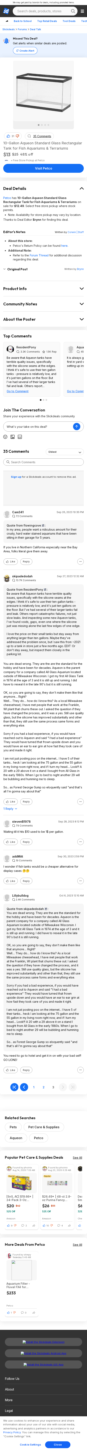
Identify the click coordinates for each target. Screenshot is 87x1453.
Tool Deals (69, 21)
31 (13, 136)
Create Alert (26, 50)
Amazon (10, 1218)
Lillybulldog (20, 895)
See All (77, 1157)
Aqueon (16, 1138)
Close (58, 1444)
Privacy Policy (12, 1432)
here (64, 245)
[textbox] (38, 426)
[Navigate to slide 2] (42, 125)
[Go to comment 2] (43, 400)
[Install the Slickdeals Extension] (43, 1342)
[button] (17, 136)
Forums (22, 29)
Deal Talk (35, 29)
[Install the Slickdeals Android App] (43, 1353)
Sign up (16, 476)
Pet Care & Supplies (43, 1127)
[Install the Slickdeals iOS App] (43, 1364)
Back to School (23, 21)
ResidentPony (26, 347)
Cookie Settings (30, 1444)
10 (48, 1225)
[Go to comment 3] (46, 400)
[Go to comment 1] (40, 400)
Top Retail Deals (47, 21)
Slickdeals (8, 29)
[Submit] (8, 462)
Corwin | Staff (76, 232)
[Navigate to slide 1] (38, 125)
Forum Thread (39, 255)
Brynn (80, 269)
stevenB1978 (21, 821)
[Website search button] (73, 11)
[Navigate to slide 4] (48, 125)
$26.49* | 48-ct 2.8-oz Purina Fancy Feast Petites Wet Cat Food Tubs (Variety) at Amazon (57, 1198)
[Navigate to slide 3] (45, 125)
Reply (26, 561)
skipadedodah (22, 576)
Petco (7, 198)
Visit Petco (43, 168)
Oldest (52, 451)
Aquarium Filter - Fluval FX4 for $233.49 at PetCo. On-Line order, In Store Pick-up (19, 1285)
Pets (13, 1127)
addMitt (17, 856)
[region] (43, 1434)
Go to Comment (18, 391)
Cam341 (18, 512)
